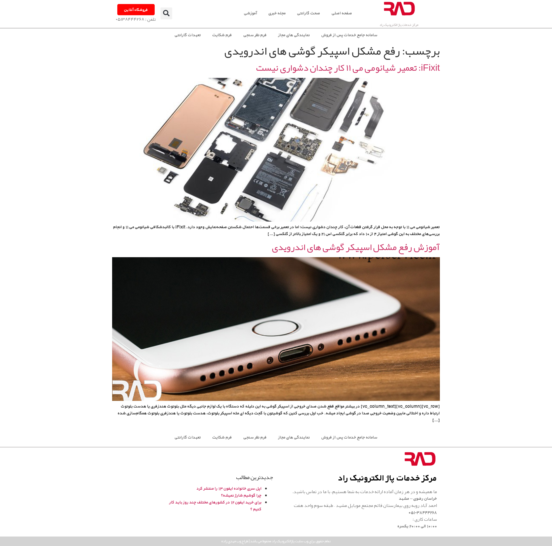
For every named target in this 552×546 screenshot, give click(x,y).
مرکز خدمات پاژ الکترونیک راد (398, 24)
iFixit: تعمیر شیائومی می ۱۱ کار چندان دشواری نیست (348, 67)
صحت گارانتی (308, 13)
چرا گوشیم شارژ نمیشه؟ (241, 495)
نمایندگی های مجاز (294, 35)
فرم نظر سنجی (255, 35)
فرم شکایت (222, 35)
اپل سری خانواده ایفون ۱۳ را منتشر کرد (229, 488)
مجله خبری (277, 13)
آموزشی (250, 13)
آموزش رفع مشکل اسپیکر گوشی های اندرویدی (356, 247)
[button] (166, 13)
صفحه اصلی (342, 13)
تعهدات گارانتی (188, 35)
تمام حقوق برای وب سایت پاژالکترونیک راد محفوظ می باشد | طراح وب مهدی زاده (276, 541)
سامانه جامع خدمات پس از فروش (349, 35)
